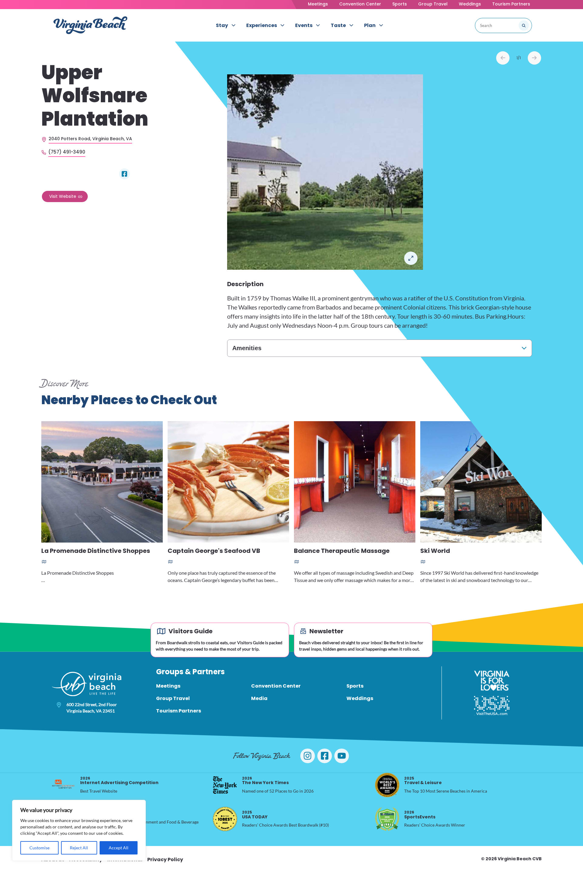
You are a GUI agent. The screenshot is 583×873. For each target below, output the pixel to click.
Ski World (435, 551)
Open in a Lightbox (411, 258)
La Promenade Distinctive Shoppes (95, 551)
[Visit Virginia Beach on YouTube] (341, 756)
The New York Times (265, 781)
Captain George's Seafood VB (214, 551)
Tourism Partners (511, 4)
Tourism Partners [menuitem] (178, 710)
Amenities (246, 348)
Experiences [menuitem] (261, 25)
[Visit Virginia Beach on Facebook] (324, 756)
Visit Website (62, 196)
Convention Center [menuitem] (276, 685)
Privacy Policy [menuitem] (165, 859)
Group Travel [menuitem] (173, 698)
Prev (503, 58)
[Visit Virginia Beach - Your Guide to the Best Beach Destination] (90, 25)
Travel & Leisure (423, 781)
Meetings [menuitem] (168, 685)
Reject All (79, 847)
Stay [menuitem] (222, 25)
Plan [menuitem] (370, 25)
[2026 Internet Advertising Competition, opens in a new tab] (63, 785)
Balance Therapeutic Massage (342, 551)
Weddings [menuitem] (359, 698)
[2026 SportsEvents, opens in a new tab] (387, 819)
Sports (399, 4)
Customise (39, 847)
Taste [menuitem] (338, 25)
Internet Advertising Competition (119, 781)
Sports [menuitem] (354, 685)
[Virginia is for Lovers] (492, 680)
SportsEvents (419, 815)
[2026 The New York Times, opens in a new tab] (225, 785)
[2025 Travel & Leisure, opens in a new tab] (387, 785)
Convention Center (360, 4)
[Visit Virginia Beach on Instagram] (307, 756)
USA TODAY (255, 815)
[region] (79, 830)
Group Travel (433, 4)
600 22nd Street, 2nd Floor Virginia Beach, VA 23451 (91, 707)
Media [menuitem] (259, 698)
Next (534, 58)
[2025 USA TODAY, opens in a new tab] (225, 819)
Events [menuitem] (303, 25)
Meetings (318, 4)
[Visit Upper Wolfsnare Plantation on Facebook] (124, 173)
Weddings (470, 4)
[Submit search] (524, 25)
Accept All (118, 847)
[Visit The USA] (492, 705)
